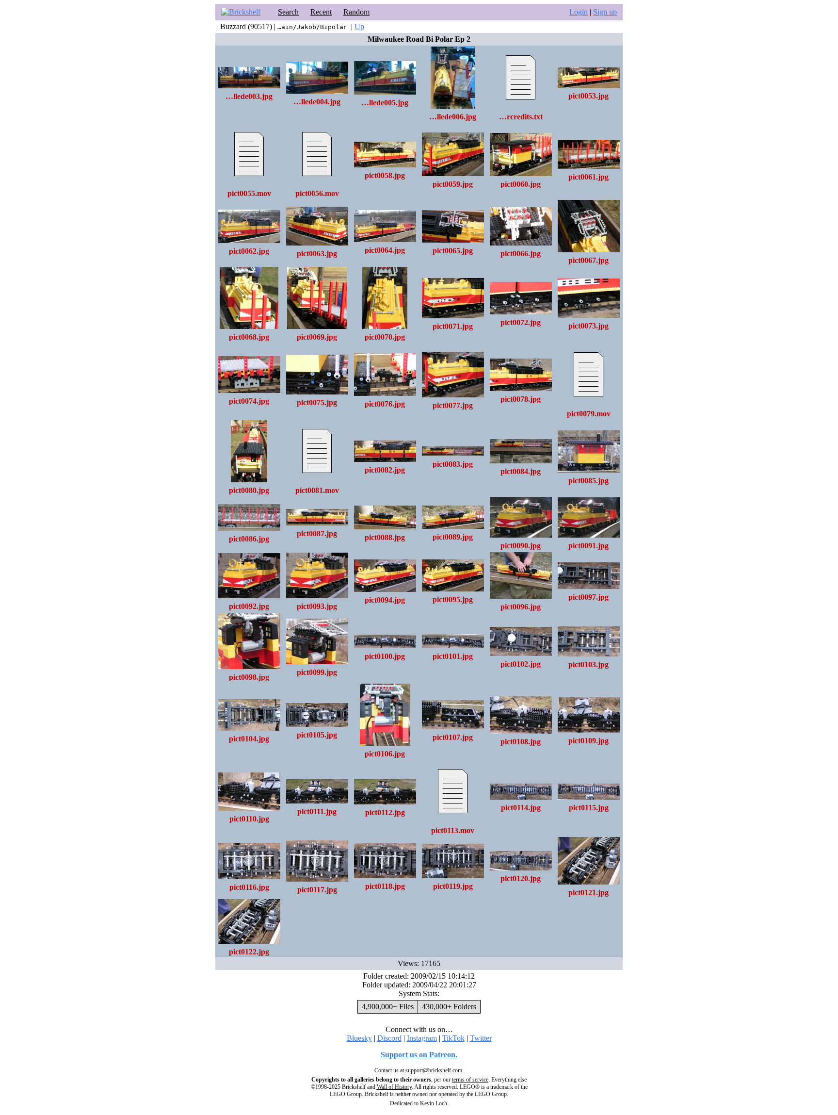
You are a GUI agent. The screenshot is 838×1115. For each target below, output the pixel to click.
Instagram (422, 1038)
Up (359, 26)
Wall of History (394, 1086)
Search (288, 12)
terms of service (470, 1079)
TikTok (453, 1038)
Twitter (481, 1038)
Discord (389, 1038)
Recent (321, 12)
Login (578, 12)
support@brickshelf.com (433, 1070)
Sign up (605, 12)
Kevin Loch (433, 1103)
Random (356, 12)
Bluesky (359, 1038)
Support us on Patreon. (419, 1054)
